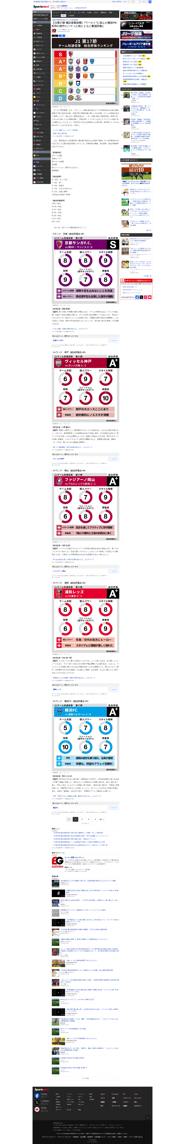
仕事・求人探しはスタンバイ (96, 1127)
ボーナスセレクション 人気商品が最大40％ (73, 8)
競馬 (91, 1096)
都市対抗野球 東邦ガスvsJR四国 (135, 76)
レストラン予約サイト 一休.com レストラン (107, 1125)
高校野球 (58, 1102)
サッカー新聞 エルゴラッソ (65, 29)
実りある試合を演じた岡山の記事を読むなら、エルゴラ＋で (73, 559)
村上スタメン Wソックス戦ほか (134, 59)
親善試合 (104, 12)
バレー (136, 1094)
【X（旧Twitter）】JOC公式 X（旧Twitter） (141, 297)
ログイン (53, 8)
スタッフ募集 (111, 1137)
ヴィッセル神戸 (58, 459)
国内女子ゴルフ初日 (130, 62)
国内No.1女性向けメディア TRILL (114, 1127)
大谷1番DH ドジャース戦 (132, 56)
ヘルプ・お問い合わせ (135, 1137)
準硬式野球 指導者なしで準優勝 (134, 84)
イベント (123, 283)
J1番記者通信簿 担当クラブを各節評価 (65, 20)
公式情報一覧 (147, 276)
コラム (63, 15)
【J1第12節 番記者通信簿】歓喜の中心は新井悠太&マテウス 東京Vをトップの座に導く (81, 845)
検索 (150, 1)
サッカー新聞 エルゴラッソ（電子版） (78, 869)
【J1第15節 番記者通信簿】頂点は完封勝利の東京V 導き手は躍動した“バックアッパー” (80, 836)
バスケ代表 (81, 1102)
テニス (103, 1098)
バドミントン (127, 1098)
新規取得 (64, 6)
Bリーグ (80, 1096)
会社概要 (83, 1137)
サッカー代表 (70, 1102)
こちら (58, 346)
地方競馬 (92, 1099)
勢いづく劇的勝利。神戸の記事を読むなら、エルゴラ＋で (72, 447)
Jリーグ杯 (81, 12)
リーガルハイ (144, 1)
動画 (110, 12)
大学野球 (58, 1104)
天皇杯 (89, 12)
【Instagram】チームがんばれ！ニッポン (145, 297)
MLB (57, 1099)
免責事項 (90, 1137)
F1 (124, 1094)
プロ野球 (58, 1096)
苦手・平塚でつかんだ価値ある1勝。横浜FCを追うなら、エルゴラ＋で (77, 796)
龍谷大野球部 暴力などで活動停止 (135, 70)
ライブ (69, 1110)
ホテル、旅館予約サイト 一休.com (84, 1125)
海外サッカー (70, 1099)
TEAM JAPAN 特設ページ (130, 287)
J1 (66, 12)
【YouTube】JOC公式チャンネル (149, 297)
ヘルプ (124, 1)
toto (79, 1110)
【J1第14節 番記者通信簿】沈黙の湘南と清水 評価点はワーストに (74, 839)
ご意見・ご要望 (122, 1137)
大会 (136, 283)
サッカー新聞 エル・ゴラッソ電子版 (65, 130)
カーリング (138, 1098)
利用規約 (76, 1137)
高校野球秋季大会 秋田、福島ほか (135, 79)
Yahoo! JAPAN (116, 1)
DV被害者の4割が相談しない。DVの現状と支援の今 (50, 1)
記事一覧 (148, 230)
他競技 (125, 1106)
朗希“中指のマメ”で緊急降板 (133, 67)
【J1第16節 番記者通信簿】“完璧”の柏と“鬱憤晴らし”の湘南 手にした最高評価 (78, 833)
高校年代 (69, 1104)
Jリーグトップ (57, 12)
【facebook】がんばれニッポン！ (137, 297)
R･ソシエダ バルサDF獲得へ (133, 73)
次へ (101, 819)
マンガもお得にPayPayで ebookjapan (63, 1125)
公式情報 (71, 15)
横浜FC (55, 808)
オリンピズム (147, 283)
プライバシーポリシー (49, 1137)
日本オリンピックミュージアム (132, 293)
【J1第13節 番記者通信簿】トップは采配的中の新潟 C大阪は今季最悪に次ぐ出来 (79, 842)
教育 (140, 283)
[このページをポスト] (55, 36)
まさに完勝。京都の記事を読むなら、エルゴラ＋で (70, 329)
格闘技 (103, 1102)
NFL (102, 1106)
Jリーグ (69, 1096)
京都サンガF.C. (58, 340)
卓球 (113, 1098)
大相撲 (114, 1102)
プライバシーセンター (64, 1137)
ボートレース (116, 1106)
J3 (74, 12)
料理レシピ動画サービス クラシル (78, 1127)
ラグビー (125, 1102)
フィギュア (115, 1094)
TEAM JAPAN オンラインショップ (132, 290)
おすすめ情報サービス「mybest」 (62, 1130)
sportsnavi (42, 1089)
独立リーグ (58, 1107)
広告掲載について (100, 1137)
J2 (70, 12)
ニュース (56, 15)
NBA (79, 1099)
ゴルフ (103, 1094)
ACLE (96, 12)
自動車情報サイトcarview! (60, 1127)
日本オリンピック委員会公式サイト (136, 280)
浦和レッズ (57, 689)
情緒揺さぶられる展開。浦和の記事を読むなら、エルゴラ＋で (74, 678)
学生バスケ (81, 1104)
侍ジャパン (58, 1109)
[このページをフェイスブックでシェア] (62, 36)
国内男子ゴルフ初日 (130, 64)
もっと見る (85, 1078)
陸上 (136, 1102)
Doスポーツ (138, 1106)
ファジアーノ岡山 (59, 571)
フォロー (114, 340)
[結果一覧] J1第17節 (60, 133)
